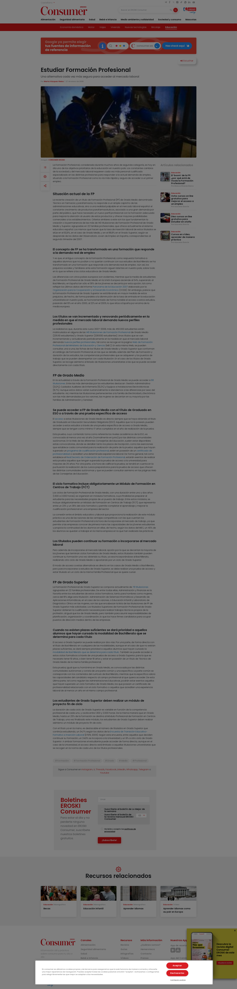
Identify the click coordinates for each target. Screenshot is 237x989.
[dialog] (124, 972)
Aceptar (177, 965)
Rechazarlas (177, 973)
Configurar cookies (178, 980)
